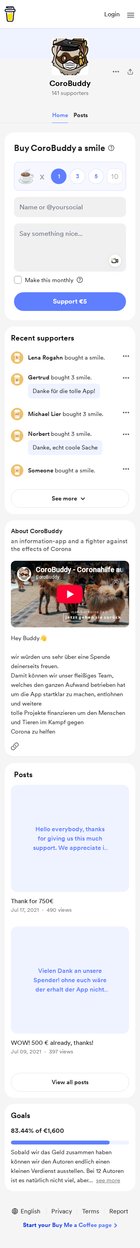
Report (118, 1211)
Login (112, 14)
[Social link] (15, 746)
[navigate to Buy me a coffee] (10, 14)
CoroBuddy (70, 83)
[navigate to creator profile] (70, 56)
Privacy (61, 1211)
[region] (70, 226)
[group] (70, 853)
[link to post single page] (70, 850)
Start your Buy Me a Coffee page (67, 1225)
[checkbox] (44, 280)
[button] (130, 15)
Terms (90, 1211)
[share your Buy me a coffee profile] (130, 71)
